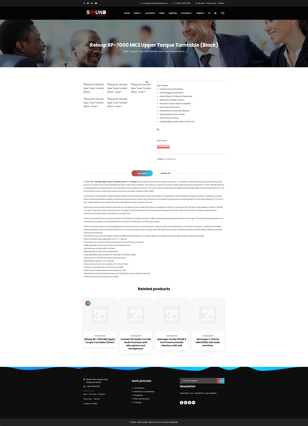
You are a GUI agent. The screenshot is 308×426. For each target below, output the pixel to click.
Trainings (137, 402)
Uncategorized (170, 159)
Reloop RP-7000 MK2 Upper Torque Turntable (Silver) (99, 341)
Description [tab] (142, 173)
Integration (138, 395)
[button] (147, 82)
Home (125, 51)
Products (134, 51)
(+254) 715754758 (182, 3)
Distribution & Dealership (144, 391)
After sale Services (141, 399)
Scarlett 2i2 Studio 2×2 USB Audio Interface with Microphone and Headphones (136, 344)
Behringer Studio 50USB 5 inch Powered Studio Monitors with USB (171, 342)
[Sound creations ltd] (97, 13)
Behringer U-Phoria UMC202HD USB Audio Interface (208, 342)
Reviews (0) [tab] (165, 173)
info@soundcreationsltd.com (155, 3)
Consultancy (139, 388)
